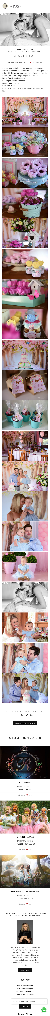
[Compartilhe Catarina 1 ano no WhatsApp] (22, 715)
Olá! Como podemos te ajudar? (24, 1001)
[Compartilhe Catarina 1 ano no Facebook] (18, 715)
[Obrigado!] (18, 122)
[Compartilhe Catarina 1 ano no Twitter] (27, 715)
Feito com (25, 1014)
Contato (25, 1006)
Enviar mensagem (26, 988)
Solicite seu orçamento (25, 723)
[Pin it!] (32, 122)
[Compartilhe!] (25, 122)
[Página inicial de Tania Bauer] (12, 6)
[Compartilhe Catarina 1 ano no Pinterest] (31, 715)
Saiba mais (25, 970)
